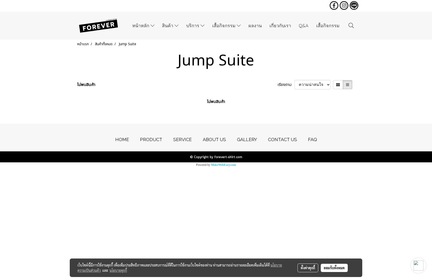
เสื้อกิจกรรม (224, 25)
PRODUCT (151, 139)
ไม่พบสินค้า (86, 85)
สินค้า (168, 25)
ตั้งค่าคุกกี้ (308, 268)
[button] (351, 25)
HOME (122, 139)
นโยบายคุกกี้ (118, 270)
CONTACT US (282, 139)
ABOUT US (214, 139)
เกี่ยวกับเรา (280, 25)
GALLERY (247, 139)
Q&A (303, 25)
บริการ (193, 25)
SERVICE (182, 139)
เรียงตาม (286, 85)
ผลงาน (255, 25)
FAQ (312, 139)
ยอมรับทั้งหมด (334, 268)
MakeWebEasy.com (223, 165)
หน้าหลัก (141, 25)
